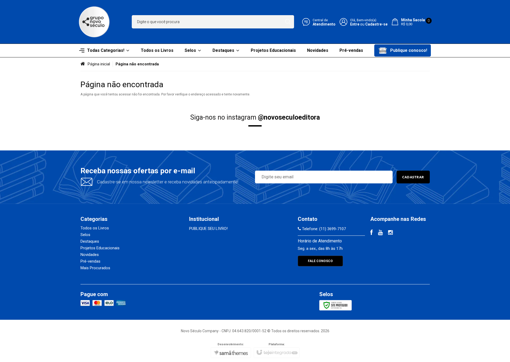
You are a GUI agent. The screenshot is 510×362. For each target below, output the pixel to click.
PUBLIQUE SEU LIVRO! (208, 228)
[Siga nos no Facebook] (371, 233)
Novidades (89, 254)
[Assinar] (413, 177)
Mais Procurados (95, 268)
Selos (85, 234)
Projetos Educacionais (100, 248)
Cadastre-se (376, 24)
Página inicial (99, 64)
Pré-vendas (90, 261)
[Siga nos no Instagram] (390, 233)
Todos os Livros (94, 228)
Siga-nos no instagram (255, 117)
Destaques (89, 241)
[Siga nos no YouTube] (380, 233)
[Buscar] (287, 21)
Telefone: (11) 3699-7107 (323, 228)
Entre (354, 24)
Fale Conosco (320, 261)
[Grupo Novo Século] (94, 22)
